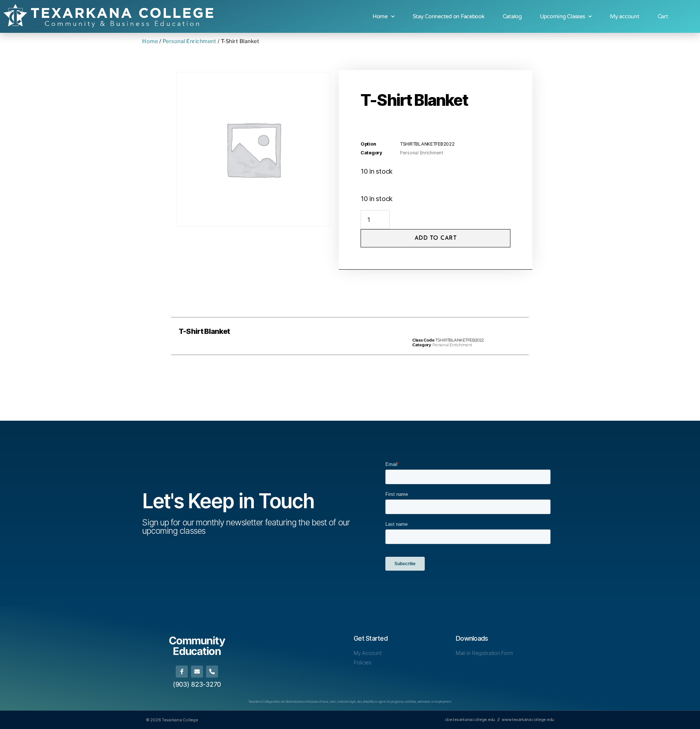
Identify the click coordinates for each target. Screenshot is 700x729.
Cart (663, 16)
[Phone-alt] (212, 672)
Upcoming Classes (562, 16)
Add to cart (436, 238)
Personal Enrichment (190, 41)
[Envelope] (197, 672)
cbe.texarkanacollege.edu (470, 719)
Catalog (512, 16)
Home (380, 16)
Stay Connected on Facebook (449, 16)
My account (624, 16)
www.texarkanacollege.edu (528, 719)
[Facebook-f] (182, 672)
